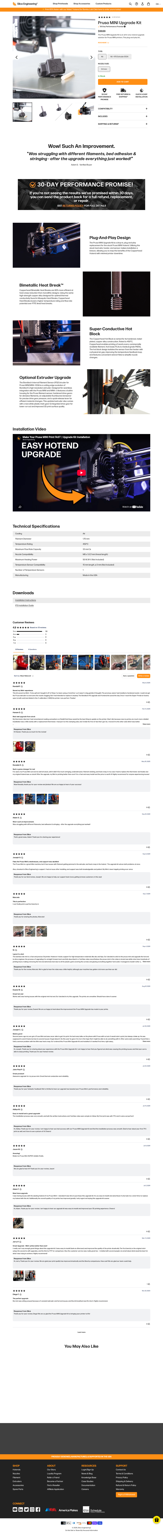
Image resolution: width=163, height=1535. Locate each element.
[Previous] (17, 57)
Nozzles (16, 1473)
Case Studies (87, 1481)
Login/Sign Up (88, 1470)
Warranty (120, 1489)
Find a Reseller (53, 1485)
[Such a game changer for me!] (53, 662)
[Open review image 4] (53, 799)
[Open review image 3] (42, 799)
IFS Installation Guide (24, 605)
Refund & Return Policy (126, 1485)
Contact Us (121, 1470)
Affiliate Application (55, 1489)
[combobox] (132, 4)
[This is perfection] (118, 662)
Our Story (51, 1470)
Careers (85, 1489)
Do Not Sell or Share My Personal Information (81, 1530)
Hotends (16, 1470)
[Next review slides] (148, 662)
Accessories (18, 1485)
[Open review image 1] (18, 746)
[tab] (19, 649)
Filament (16, 1477)
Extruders (17, 1481)
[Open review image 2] (30, 746)
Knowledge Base (89, 1477)
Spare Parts (18, 1489)
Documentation (88, 1485)
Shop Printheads (60, 4)
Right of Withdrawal (126, 1494)
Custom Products (103, 4)
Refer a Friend (53, 1477)
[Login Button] (142, 4)
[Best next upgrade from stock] (20, 662)
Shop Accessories (81, 4)
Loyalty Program (54, 1473)
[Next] (91, 57)
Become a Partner (55, 1481)
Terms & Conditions (124, 1473)
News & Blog (87, 1473)
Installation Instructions (25, 600)
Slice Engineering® (84, 1528)
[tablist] (81, 649)
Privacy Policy (122, 1477)
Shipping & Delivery (124, 1481)
